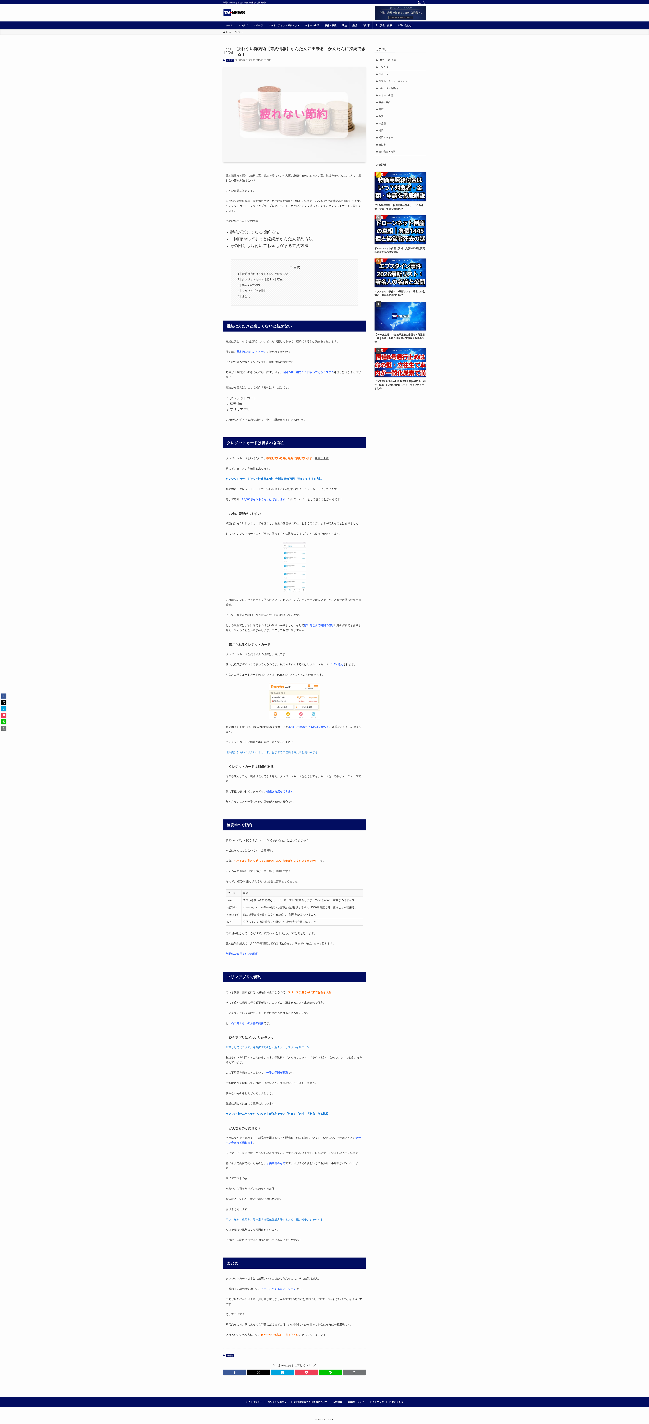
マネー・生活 (386, 95)
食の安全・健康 (387, 151)
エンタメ (383, 67)
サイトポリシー (254, 1402)
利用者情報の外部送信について (310, 1402)
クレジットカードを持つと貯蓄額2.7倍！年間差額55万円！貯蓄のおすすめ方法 (274, 478)
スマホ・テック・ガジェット (394, 81)
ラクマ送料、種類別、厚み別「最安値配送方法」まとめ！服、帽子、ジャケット (274, 1219)
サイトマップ (377, 1402)
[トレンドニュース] (234, 12)
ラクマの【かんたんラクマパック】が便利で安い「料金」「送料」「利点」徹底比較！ (278, 1113)
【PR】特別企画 (387, 60)
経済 (381, 130)
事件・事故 (385, 102)
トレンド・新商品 (388, 88)
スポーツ (383, 74)
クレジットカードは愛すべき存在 (262, 279)
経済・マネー (386, 137)
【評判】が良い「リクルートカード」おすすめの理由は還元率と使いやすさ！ (273, 752)
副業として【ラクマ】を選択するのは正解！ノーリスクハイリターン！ (269, 1047)
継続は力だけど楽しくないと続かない (265, 273)
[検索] (424, 2)
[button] (234, 1372)
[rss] (419, 2)
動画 (381, 109)
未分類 (230, 60)
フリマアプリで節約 (254, 290)
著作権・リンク (356, 1402)
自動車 (382, 144)
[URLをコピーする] (354, 1372)
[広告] (400, 13)
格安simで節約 (251, 285)
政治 (381, 116)
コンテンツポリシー (278, 1402)
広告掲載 (337, 1402)
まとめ (246, 296)
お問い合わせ (396, 1402)
